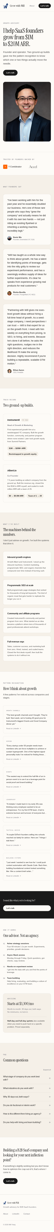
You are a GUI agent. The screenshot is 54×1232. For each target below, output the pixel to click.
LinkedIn (15, 1214)
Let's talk (45, 6)
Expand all (47, 1070)
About (31, 6)
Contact (26, 1214)
